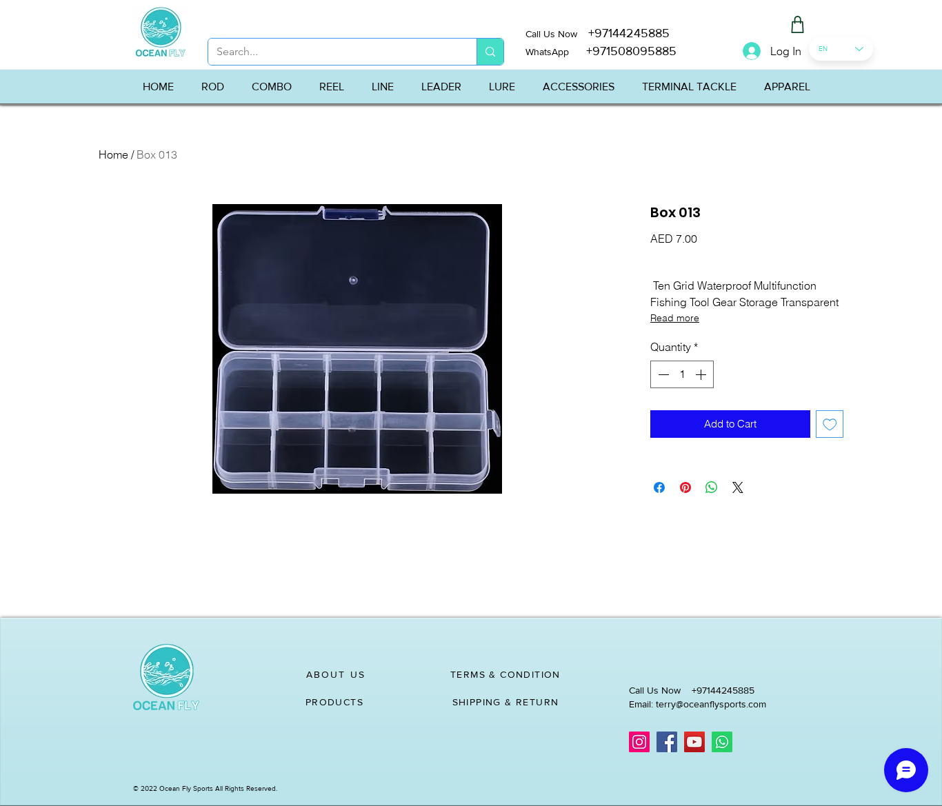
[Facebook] (667, 742)
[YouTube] (694, 742)
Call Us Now (556, 33)
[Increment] (702, 374)
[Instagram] (639, 742)
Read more (674, 318)
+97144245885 (629, 33)
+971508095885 (623, 51)
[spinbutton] (682, 374)
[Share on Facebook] (659, 487)
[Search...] (490, 52)
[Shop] (797, 24)
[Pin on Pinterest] (685, 487)
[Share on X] (738, 487)
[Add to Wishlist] (830, 424)
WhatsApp (547, 51)
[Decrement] (662, 374)
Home (113, 154)
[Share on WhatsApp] (711, 487)
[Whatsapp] (722, 742)
